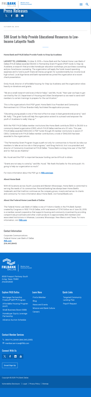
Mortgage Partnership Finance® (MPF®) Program (13, 298)
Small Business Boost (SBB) (14, 310)
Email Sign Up (10, 365)
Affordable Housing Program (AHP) (15, 305)
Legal (25, 384)
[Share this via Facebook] (11, 15)
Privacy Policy (34, 384)
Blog (35, 301)
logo (17, 264)
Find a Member (39, 297)
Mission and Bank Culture (44, 308)
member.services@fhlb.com (17, 343)
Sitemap (45, 384)
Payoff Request (70, 304)
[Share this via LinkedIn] (17, 15)
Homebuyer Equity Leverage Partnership (14, 314)
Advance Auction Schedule (14, 320)
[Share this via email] (22, 15)
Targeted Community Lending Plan (72, 298)
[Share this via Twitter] (6, 15)
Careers (36, 312)
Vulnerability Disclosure (11, 384)
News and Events (40, 304)
